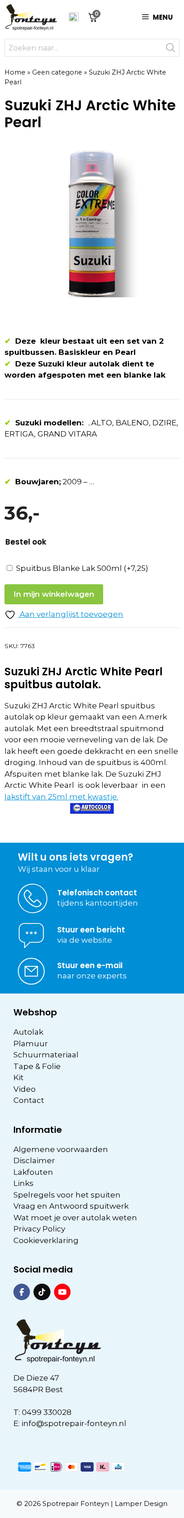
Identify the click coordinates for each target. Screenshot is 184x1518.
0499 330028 (46, 1412)
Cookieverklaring (46, 1240)
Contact (28, 1100)
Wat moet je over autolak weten (75, 1217)
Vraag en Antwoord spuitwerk (71, 1206)
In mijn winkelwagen (53, 594)
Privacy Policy (39, 1228)
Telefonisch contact (97, 892)
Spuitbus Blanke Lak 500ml (82, 568)
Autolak (28, 1031)
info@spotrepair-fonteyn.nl (73, 1423)
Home (14, 72)
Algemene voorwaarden (60, 1149)
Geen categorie (57, 72)
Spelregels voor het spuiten (67, 1194)
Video (24, 1089)
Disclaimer (34, 1160)
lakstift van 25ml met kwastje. (61, 796)
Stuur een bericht (91, 929)
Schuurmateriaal (46, 1054)
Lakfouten (33, 1172)
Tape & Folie (37, 1066)
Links (23, 1183)
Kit (18, 1077)
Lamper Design (141, 1503)
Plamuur (30, 1043)
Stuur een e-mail (90, 965)
